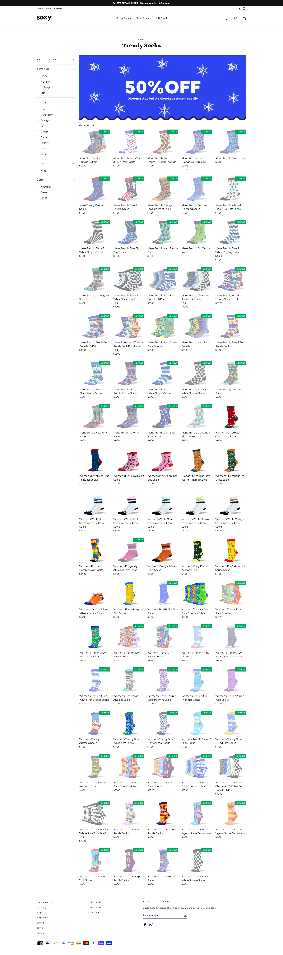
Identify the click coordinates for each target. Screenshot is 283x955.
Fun (43, 92)
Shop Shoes (143, 18)
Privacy (40, 933)
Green (44, 131)
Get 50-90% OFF (45, 902)
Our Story (41, 907)
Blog (39, 912)
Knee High (47, 186)
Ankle (44, 198)
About (40, 8)
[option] (141, 3)
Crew (44, 192)
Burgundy (47, 114)
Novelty (45, 81)
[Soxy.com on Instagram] (151, 924)
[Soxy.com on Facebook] (145, 924)
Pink (43, 154)
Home (141, 39)
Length (42, 180)
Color (42, 102)
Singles (45, 170)
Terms (40, 928)
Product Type (47, 59)
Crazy (44, 75)
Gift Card (161, 18)
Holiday (45, 87)
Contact (58, 8)
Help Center (42, 917)
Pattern (43, 69)
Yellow (44, 142)
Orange (45, 120)
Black (44, 137)
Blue (43, 109)
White (44, 148)
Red (43, 126)
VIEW (40, 164)
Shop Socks (123, 18)
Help (48, 8)
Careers (40, 922)
